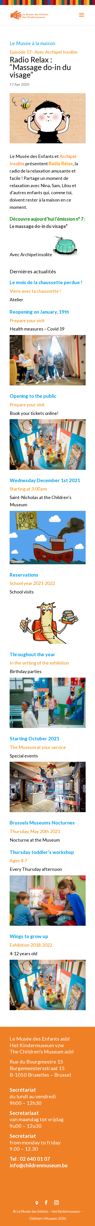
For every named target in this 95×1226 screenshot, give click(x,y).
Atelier (16, 299)
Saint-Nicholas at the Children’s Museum (40, 500)
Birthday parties (26, 671)
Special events (24, 755)
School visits (22, 591)
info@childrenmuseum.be (39, 1165)
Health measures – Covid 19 (37, 329)
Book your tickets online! (34, 413)
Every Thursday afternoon (36, 869)
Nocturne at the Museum (35, 840)
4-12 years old (23, 953)
